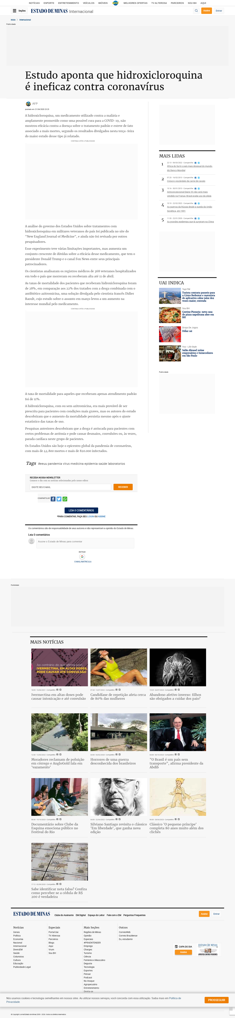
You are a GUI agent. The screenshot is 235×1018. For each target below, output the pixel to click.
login (90, 516)
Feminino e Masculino (94, 960)
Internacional (81, 11)
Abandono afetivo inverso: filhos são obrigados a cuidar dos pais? (175, 697)
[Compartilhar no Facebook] (53, 499)
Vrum (51, 949)
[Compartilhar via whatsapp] (64, 499)
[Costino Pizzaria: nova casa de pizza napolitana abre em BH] (170, 315)
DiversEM (18, 949)
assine (102, 516)
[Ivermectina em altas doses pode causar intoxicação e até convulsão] (59, 667)
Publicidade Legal (22, 967)
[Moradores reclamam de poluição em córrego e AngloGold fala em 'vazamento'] (59, 732)
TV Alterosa (159, 3)
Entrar (219, 10)
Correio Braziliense (128, 935)
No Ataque (89, 981)
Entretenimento (68, 3)
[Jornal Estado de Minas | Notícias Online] (49, 11)
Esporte (49, 3)
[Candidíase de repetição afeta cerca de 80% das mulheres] (118, 667)
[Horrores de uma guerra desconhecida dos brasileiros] (118, 732)
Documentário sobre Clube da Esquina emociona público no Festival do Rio (54, 828)
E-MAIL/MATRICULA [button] (82, 561)
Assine (206, 10)
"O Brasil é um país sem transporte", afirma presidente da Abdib (176, 763)
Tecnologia (89, 967)
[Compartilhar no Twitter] (59, 499)
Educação (18, 963)
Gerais (16, 932)
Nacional (17, 942)
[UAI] (116, 3)
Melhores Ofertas (135, 3)
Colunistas (18, 956)
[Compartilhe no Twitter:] (178, 754)
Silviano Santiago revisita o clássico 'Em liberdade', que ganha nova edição (118, 828)
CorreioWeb (124, 932)
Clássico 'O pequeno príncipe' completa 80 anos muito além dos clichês (177, 828)
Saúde (16, 953)
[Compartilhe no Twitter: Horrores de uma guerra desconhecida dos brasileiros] (119, 754)
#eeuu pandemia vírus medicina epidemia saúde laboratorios (81, 463)
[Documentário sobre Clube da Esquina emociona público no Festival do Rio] (59, 797)
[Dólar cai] (170, 334)
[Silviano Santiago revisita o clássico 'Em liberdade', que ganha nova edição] (118, 797)
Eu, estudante (126, 939)
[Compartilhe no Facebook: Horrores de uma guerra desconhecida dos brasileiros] (116, 754)
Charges (88, 949)
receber (123, 486)
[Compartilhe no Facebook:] (175, 754)
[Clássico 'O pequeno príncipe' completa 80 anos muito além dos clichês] (178, 797)
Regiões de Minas (92, 932)
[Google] (82, 556)
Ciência (87, 956)
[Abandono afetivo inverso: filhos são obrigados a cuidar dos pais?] (178, 667)
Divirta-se (88, 991)
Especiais (88, 939)
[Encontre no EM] (196, 11)
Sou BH (192, 3)
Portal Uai (53, 932)
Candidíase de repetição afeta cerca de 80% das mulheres (118, 697)
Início (13, 19)
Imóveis (103, 3)
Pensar (87, 974)
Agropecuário (90, 984)
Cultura (17, 960)
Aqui (51, 946)
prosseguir (216, 1000)
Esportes (88, 970)
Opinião (87, 935)
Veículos (88, 3)
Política (17, 935)
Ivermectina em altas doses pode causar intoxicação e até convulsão (58, 697)
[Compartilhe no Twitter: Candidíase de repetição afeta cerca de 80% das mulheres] (119, 690)
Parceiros (177, 3)
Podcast (88, 977)
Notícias (34, 3)
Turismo (88, 953)
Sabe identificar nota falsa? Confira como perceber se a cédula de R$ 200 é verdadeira (59, 893)
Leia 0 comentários (81, 510)
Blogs (51, 942)
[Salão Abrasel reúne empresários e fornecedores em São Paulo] (170, 353)
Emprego (88, 946)
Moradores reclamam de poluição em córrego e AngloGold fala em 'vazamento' (57, 763)
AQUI (203, 3)
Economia (18, 939)
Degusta (88, 963)
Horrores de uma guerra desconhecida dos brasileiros (113, 761)
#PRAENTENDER (92, 942)
